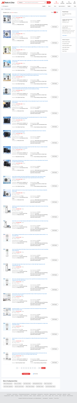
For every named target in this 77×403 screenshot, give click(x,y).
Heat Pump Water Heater (67, 45)
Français (21, 395)
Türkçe (60, 395)
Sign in (74, 3)
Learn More (65, 35)
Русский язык (26, 395)
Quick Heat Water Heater (50, 386)
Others (63, 15)
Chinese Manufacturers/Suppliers (24, 394)
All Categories (5, 6)
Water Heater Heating (30, 386)
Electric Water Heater (66, 41)
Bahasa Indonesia (70, 395)
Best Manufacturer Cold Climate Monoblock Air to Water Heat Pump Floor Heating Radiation (29, 16)
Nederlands (39, 395)
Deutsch (34, 395)
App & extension (62, 6)
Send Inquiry (54, 26)
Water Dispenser (65, 49)
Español (12, 395)
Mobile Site (64, 394)
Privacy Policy (56, 398)
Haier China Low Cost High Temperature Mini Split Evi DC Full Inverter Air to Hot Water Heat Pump (30, 220)
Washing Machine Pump (37, 383)
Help (55, 6)
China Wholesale (33, 394)
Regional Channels (53, 394)
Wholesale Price (40, 394)
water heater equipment (8, 386)
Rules (75, 6)
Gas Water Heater (65, 43)
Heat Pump (64, 51)
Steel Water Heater (39, 386)
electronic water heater (19, 386)
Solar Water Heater (65, 47)
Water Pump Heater (48, 383)
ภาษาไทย (56, 395)
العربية (43, 395)
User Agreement (45, 398)
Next (43, 368)
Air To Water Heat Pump (66, 13)
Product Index (59, 394)
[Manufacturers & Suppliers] (7, 2)
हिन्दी (52, 395)
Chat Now (36, 373)
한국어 (46, 395)
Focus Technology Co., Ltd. (30, 398)
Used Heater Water (27, 383)
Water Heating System (8, 383)
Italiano (30, 395)
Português (16, 395)
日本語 (50, 395)
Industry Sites (46, 394)
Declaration (51, 398)
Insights (69, 394)
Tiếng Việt (64, 395)
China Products (15, 394)
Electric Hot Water (17, 383)
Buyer (49, 6)
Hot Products (9, 394)
